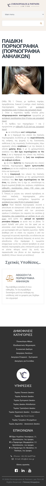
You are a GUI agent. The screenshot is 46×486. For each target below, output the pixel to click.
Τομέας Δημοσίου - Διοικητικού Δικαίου (24, 424)
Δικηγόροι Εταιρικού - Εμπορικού (24, 357)
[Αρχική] (23, 4)
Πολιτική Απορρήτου (31, 482)
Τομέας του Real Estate (24, 416)
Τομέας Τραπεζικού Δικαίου (24, 408)
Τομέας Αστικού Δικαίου (24, 396)
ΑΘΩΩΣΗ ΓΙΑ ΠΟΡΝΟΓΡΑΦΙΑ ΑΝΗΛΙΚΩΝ (25, 278)
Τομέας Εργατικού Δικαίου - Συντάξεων (24, 412)
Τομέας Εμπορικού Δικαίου (24, 400)
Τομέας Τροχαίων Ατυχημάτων (24, 420)
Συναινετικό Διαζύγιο (24, 349)
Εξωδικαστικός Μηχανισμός (24, 345)
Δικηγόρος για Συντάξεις (24, 361)
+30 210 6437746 (28, 456)
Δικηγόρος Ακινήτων (24, 353)
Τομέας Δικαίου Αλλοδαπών (24, 404)
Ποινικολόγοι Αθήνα (24, 341)
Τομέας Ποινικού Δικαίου (24, 392)
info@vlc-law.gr (27, 459)
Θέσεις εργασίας (23, 464)
